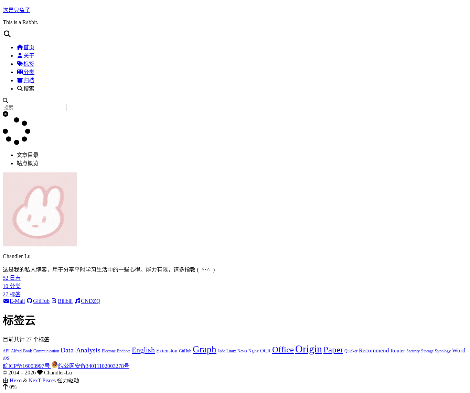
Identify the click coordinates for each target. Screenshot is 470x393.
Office (283, 349)
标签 (28, 64)
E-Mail (17, 301)
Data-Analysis (80, 350)
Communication (46, 351)
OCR (265, 350)
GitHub (41, 301)
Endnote (123, 351)
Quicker (350, 351)
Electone (109, 351)
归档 (28, 80)
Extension (167, 350)
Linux (231, 351)
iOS (6, 358)
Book (27, 351)
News (242, 351)
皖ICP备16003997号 (27, 366)
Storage (427, 351)
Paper (333, 349)
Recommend (374, 350)
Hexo (16, 380)
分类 (28, 72)
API (6, 351)
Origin (308, 348)
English (143, 350)
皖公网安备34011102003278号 (93, 366)
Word (459, 350)
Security (413, 351)
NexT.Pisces (42, 380)
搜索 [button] (28, 89)
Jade (221, 351)
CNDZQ (90, 301)
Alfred (16, 351)
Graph (204, 349)
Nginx (253, 351)
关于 (28, 56)
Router (398, 350)
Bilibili (65, 301)
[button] (235, 34)
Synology (443, 351)
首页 (28, 47)
